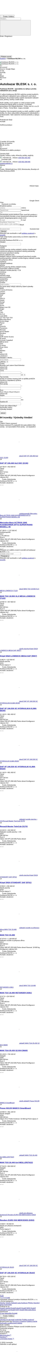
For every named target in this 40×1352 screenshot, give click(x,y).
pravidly (2, 235)
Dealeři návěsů (5, 1308)
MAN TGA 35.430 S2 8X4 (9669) (14, 1050)
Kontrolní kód (34, 229)
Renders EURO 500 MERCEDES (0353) (17, 1220)
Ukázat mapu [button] (34, 186)
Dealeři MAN (26, 1308)
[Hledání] (15, 27)
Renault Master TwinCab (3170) (14, 826)
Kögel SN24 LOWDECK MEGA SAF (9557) (18, 656)
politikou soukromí (28, 233)
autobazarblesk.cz (6, 163)
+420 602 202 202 (24, 158)
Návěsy (3, 1303)
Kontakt (14, 1313)
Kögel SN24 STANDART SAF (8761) (15, 882)
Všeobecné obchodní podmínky (11, 1320)
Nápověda (8, 1313)
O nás (2, 1313)
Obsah (21, 225)
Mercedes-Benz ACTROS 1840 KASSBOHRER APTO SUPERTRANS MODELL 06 (16, 525)
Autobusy (24, 1303)
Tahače (8, 1303)
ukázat (3, 413)
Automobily (8, 1304)
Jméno (23, 208)
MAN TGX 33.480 (7, 935)
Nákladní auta (16, 1303)
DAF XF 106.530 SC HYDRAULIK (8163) (17, 1273)
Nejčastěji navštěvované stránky (11, 1323)
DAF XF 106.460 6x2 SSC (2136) (14, 463)
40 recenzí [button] (3, 67)
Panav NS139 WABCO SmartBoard (15, 1108)
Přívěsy (30, 1303)
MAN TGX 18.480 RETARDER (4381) (16, 993)
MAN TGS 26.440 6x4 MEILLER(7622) (16, 1162)
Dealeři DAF (15, 1310)
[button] (20, 46)
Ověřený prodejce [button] (6, 125)
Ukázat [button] (15, 158)
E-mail (23, 220)
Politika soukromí (28, 1320)
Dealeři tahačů (16, 1308)
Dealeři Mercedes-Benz (28, 1310)
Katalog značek (32, 1321)
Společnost (25, 210)
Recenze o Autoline (19, 1321)
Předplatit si (5, 556)
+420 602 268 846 (24, 162)
